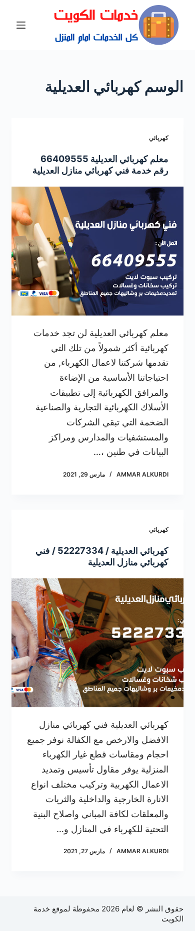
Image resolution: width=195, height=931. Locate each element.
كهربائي (158, 137)
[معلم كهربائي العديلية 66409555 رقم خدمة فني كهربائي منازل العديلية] (97, 251)
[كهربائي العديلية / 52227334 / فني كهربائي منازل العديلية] (97, 642)
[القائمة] (21, 25)
